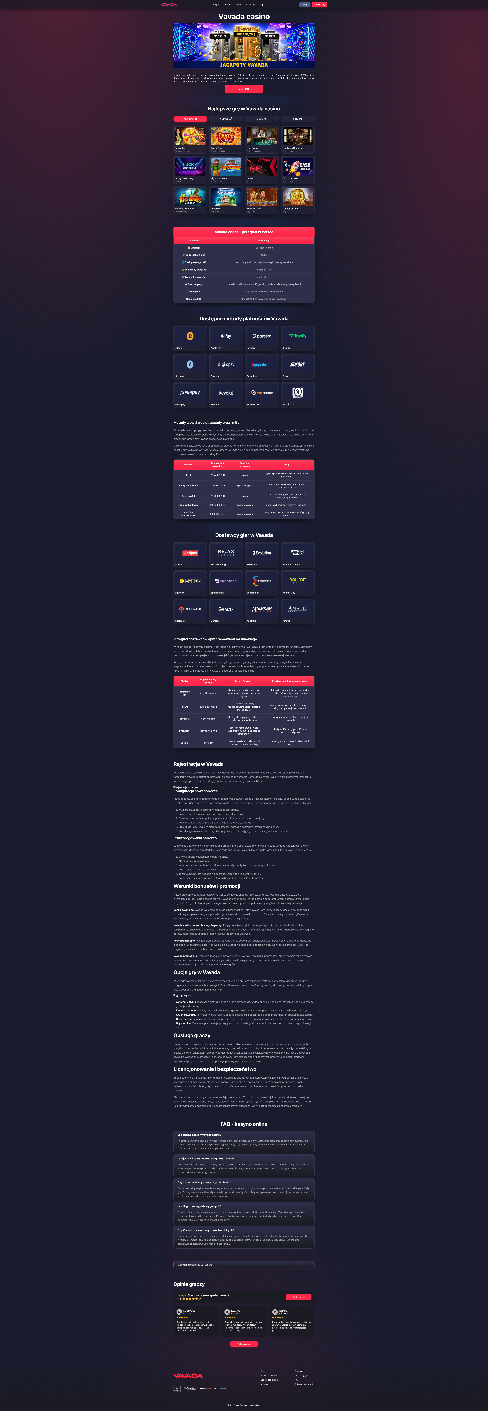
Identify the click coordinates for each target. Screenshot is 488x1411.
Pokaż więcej (244, 1344)
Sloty (295, 119)
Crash (260, 119)
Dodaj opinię (299, 1297)
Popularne (188, 119)
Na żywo (224, 119)
